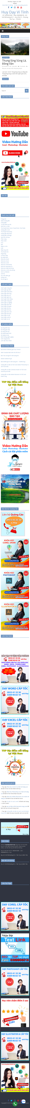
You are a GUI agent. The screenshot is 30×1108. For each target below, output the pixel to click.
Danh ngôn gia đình (6, 290)
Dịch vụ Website (5, 272)
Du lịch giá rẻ (6, 57)
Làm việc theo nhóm (6, 340)
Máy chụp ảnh (4, 250)
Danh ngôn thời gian (6, 306)
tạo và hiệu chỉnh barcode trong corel (17, 806)
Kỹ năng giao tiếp (5, 329)
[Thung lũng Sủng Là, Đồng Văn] (15, 40)
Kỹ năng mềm (4, 257)
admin (15, 66)
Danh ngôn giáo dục (6, 297)
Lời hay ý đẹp (4, 255)
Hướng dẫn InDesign (6, 235)
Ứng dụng (3, 253)
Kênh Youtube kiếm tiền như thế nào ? (11, 352)
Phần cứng (3, 239)
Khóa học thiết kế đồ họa (7, 268)
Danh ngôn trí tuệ (5, 315)
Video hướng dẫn (5, 221)
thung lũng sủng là (18, 68)
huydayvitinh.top (10, 844)
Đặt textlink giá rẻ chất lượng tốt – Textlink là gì (13, 361)
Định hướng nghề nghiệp (7, 337)
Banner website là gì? (6, 358)
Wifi (2, 244)
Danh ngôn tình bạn (6, 310)
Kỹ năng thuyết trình (6, 333)
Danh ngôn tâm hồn (6, 304)
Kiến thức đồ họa (5, 237)
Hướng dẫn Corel (5, 230)
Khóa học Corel (5, 263)
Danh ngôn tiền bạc (6, 308)
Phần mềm (4, 241)
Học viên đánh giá (5, 275)
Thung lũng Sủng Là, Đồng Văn (14, 62)
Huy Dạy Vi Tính (15, 12)
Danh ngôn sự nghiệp (6, 302)
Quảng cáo (4, 277)
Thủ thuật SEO (4, 252)
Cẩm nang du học (5, 339)
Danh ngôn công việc (6, 288)
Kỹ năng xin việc (5, 335)
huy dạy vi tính (10, 68)
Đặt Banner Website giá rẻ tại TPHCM (10, 349)
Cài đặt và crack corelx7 (13, 801)
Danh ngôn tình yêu (6, 313)
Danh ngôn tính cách (6, 312)
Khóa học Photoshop (6, 264)
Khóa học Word (5, 259)
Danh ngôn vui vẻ (5, 319)
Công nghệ (3, 222)
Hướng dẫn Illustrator (6, 233)
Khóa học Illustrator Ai (6, 266)
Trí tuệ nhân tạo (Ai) (6, 224)
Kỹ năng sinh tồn (5, 331)
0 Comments (22, 66)
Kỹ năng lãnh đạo (5, 328)
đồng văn (4, 68)
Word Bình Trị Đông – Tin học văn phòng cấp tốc (15, 5)
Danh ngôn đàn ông (6, 293)
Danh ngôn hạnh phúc (6, 291)
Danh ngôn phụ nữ (6, 295)
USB (2, 248)
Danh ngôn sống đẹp (6, 301)
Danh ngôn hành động (6, 299)
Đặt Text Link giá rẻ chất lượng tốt (10, 355)
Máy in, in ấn (4, 246)
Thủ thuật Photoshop (6, 231)
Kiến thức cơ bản (5, 226)
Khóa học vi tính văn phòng (8, 270)
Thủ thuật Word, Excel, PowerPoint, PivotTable (13, 228)
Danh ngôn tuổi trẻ (6, 317)
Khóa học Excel (5, 261)
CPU (2, 242)
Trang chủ (3, 219)
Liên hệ (3, 273)
